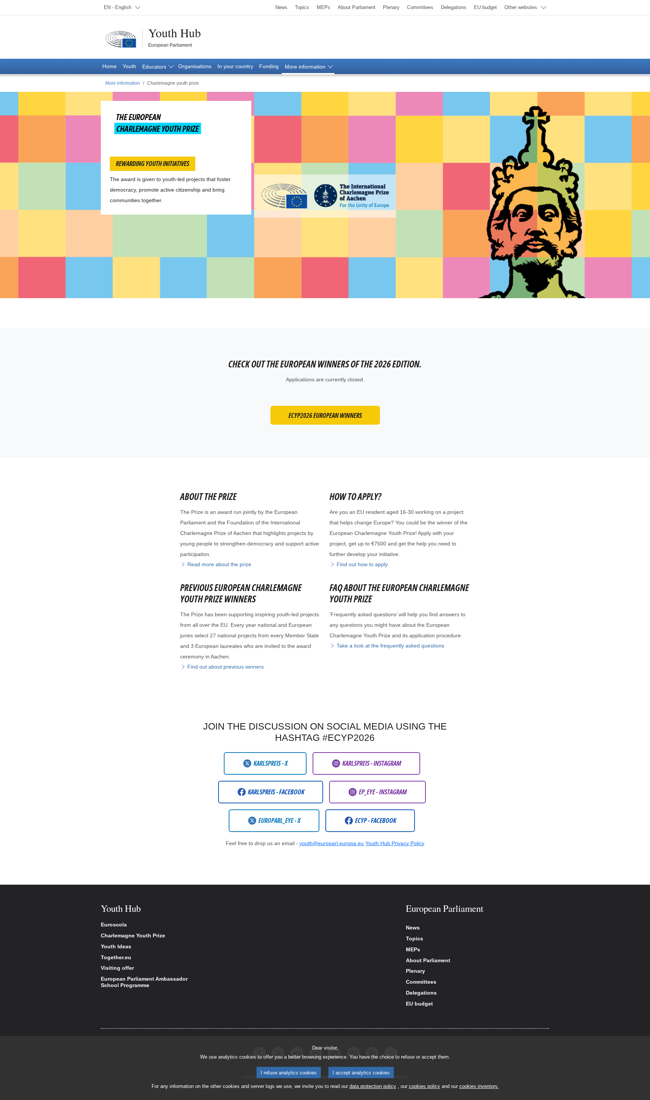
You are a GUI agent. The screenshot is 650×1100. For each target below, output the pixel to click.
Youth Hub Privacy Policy (394, 843)
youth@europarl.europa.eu (331, 843)
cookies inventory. (479, 1086)
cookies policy (424, 1086)
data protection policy (372, 1086)
